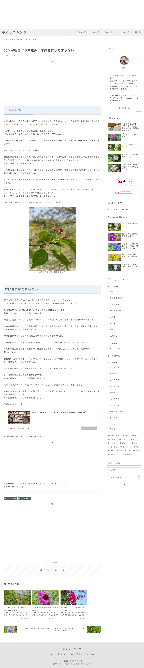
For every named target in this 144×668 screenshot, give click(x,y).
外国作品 (113, 418)
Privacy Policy (75, 654)
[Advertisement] (67, 14)
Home (53, 654)
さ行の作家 (114, 380)
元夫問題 (113, 336)
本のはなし (112, 362)
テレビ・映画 (11, 498)
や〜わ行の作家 (116, 412)
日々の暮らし (25, 498)
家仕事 (113, 323)
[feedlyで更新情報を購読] (56, 570)
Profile (61, 654)
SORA (124, 68)
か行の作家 (114, 374)
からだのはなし (116, 298)
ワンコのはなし (114, 356)
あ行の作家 (114, 367)
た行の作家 (114, 386)
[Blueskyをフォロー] (136, 32)
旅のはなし (112, 343)
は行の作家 (114, 399)
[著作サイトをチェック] (41, 570)
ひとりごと (114, 292)
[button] (139, 477)
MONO (112, 329)
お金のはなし (115, 304)
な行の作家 (114, 393)
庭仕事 (113, 317)
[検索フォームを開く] (140, 32)
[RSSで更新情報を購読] (63, 570)
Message (89, 654)
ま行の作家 (114, 405)
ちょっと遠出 (115, 348)
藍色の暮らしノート (116, 209)
